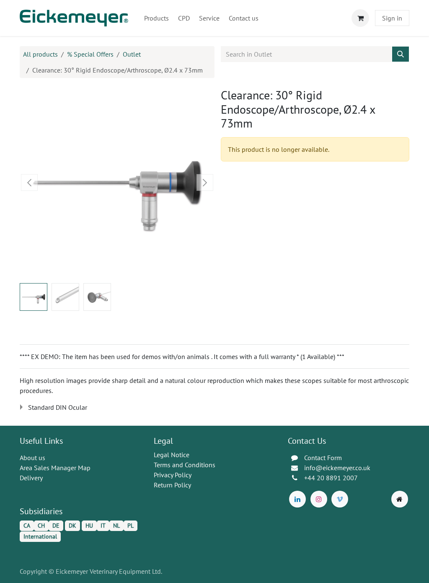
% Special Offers (90, 54)
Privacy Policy (172, 475)
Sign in (392, 18)
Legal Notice (171, 454)
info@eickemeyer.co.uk (337, 467)
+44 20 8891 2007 (331, 478)
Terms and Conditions (184, 465)
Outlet (132, 54)
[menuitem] (156, 18)
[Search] (400, 54)
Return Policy (172, 485)
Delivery (31, 478)
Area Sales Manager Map (55, 467)
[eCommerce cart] (360, 18)
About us (32, 457)
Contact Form (323, 457)
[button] (29, 182)
